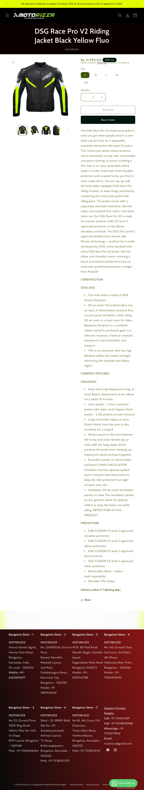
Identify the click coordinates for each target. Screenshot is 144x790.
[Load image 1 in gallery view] (22, 130)
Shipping (101, 62)
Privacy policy (93, 784)
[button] (7, 15)
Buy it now (108, 119)
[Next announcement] (137, 4)
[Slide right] (68, 130)
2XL (88, 83)
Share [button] (87, 599)
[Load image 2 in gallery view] (34, 130)
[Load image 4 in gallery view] (58, 130)
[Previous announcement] (7, 4)
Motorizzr (26, 784)
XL (119, 75)
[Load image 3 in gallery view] (46, 130)
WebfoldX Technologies (56, 784)
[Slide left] (13, 130)
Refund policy (76, 784)
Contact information (126, 788)
